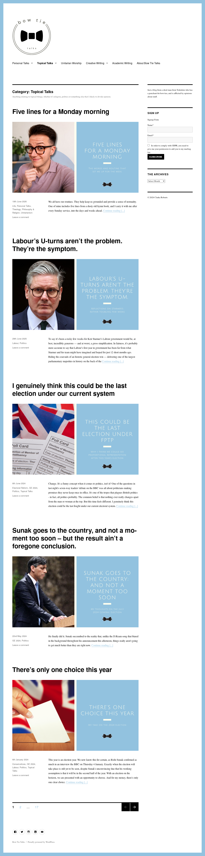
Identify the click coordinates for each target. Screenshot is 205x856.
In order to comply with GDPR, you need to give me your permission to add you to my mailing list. (169, 149)
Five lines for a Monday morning (60, 111)
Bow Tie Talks (18, 841)
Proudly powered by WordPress (41, 841)
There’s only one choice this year (62, 669)
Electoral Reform (20, 487)
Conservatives (19, 763)
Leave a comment (20, 217)
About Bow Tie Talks (148, 63)
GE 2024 (33, 487)
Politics (23, 343)
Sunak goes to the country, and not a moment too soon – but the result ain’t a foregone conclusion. (74, 537)
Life (14, 205)
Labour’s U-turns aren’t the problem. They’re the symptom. (67, 244)
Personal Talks (20, 63)
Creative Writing (95, 63)
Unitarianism (27, 212)
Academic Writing (122, 63)
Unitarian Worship (71, 63)
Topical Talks (45, 63)
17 (38, 807)
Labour (15, 343)
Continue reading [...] (114, 210)
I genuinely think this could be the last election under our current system (69, 389)
